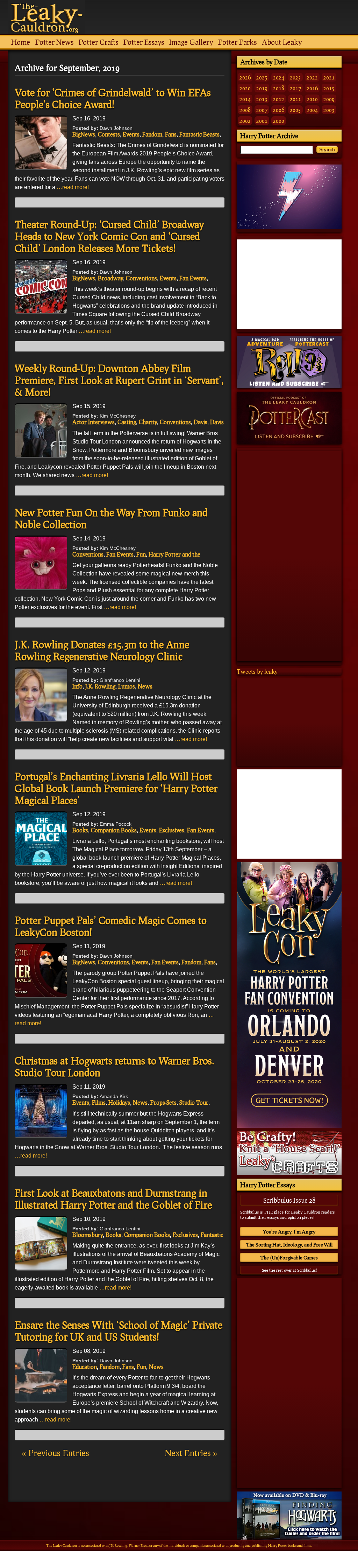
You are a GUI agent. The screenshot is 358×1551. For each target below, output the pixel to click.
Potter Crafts (98, 42)
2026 (245, 77)
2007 (261, 109)
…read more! (73, 187)
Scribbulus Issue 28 (289, 1200)
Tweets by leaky (257, 671)
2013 (261, 99)
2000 (278, 120)
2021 (329, 77)
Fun (141, 554)
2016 (312, 88)
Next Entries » (191, 1453)
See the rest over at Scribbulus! (289, 1270)
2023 (295, 77)
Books (80, 830)
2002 (245, 120)
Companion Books (114, 830)
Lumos (126, 686)
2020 (245, 88)
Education (84, 1366)
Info (77, 686)
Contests (109, 134)
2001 (261, 120)
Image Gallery (191, 42)
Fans (171, 134)
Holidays (119, 1102)
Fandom (152, 134)
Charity (148, 422)
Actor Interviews (93, 422)
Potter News (54, 42)
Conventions (141, 278)
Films (99, 1102)
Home (20, 42)
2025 (261, 77)
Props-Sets (163, 1102)
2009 (329, 99)
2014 (245, 99)
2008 (245, 109)
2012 (278, 99)
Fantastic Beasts (199, 134)
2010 (312, 99)
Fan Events (193, 278)
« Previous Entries (55, 1453)
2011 (295, 99)
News (145, 686)
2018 (278, 88)
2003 (329, 109)
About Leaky (282, 42)
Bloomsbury (87, 1234)
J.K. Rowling (100, 686)
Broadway (110, 278)
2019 (261, 88)
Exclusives (171, 830)
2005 (295, 109)
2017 (295, 88)
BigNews (83, 134)
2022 (312, 77)
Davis (200, 422)
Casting (126, 422)
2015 (329, 88)
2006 (278, 109)
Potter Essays (143, 42)
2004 (312, 109)
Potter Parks (237, 42)
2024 (278, 77)
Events (131, 134)
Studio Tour (193, 1102)
